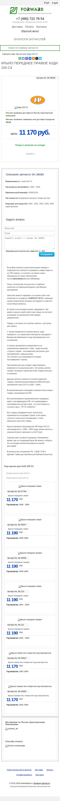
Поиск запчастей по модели (19, 770)
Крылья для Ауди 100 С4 (27, 54)
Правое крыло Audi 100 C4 (18, 473)
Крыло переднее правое (19, 562)
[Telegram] (23, 58)
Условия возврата (24, 775)
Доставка (17, 26)
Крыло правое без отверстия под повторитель (28, 696)
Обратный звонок (30, 31)
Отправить (47, 254)
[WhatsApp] (19, 58)
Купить (30, 154)
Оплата (29, 26)
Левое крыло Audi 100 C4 (17, 478)
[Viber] (26, 58)
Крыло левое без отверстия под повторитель (28, 662)
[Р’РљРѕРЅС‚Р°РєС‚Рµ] (30, 58)
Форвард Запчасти (42, 783)
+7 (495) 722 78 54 (30, 19)
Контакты (41, 26)
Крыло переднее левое (18, 496)
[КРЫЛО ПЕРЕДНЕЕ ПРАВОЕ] (29, 85)
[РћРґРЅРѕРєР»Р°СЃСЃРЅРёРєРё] (33, 58)
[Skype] (40, 58)
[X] (36, 58)
